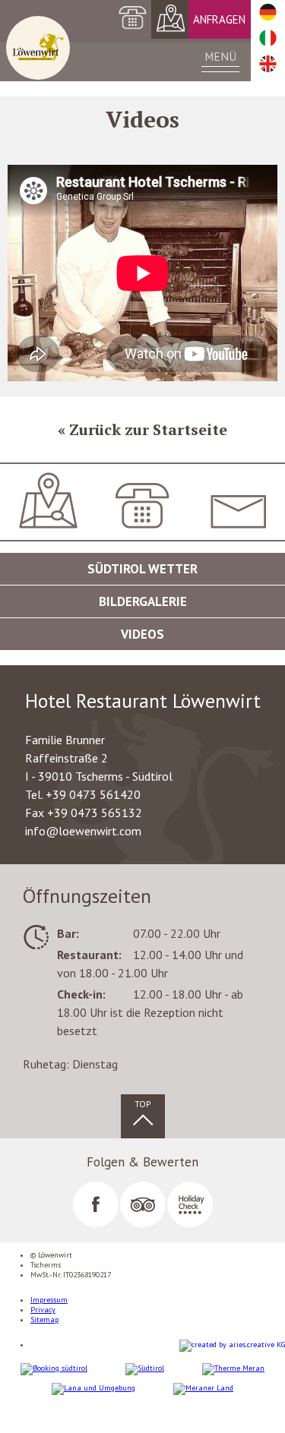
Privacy (42, 1310)
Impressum (49, 1300)
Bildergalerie (143, 601)
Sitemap (44, 1319)
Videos (142, 634)
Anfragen (219, 19)
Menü (220, 56)
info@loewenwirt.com (237, 550)
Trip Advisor (143, 1204)
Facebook (96, 1204)
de (268, 13)
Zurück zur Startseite (148, 429)
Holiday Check (190, 1204)
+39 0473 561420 (143, 559)
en (268, 64)
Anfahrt (171, 19)
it (268, 39)
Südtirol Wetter (142, 568)
